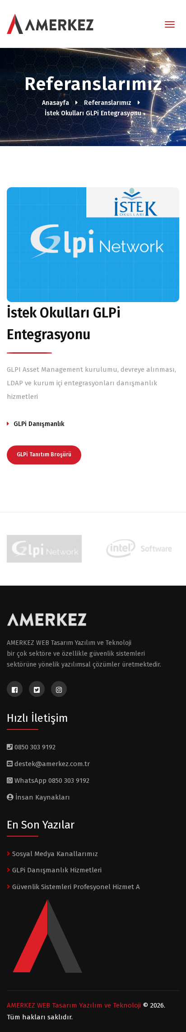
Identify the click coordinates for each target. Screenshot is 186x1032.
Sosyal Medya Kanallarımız (54, 854)
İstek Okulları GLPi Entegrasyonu (93, 113)
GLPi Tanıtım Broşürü (44, 454)
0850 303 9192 (34, 747)
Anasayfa (55, 103)
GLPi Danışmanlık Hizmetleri (56, 870)
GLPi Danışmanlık (39, 424)
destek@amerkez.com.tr (52, 764)
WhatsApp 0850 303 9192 (51, 780)
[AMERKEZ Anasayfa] (47, 24)
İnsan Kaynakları (42, 797)
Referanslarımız (107, 103)
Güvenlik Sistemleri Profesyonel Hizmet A (75, 887)
